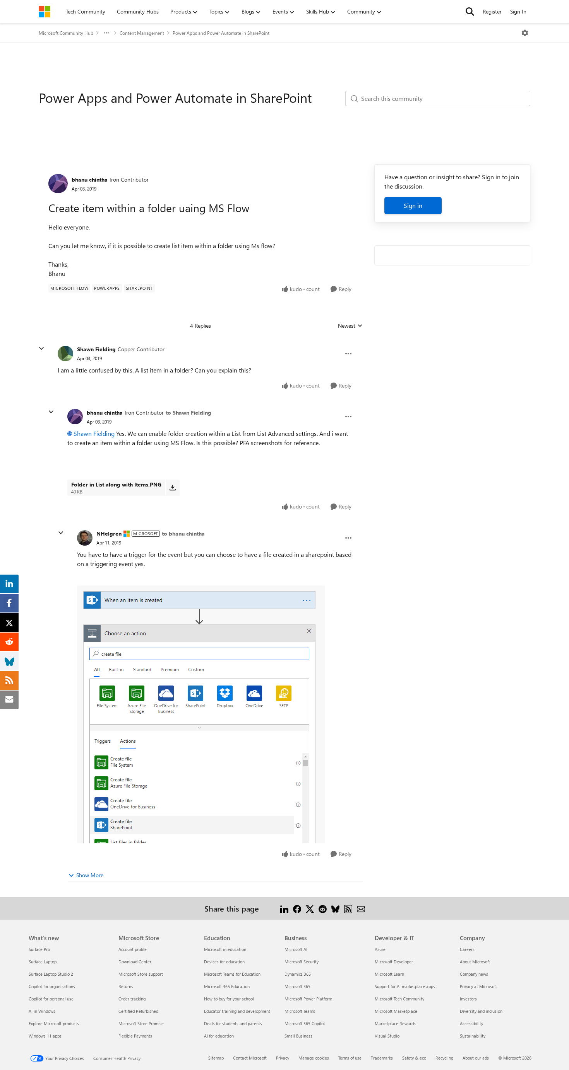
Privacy (282, 1058)
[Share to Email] (361, 908)
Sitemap (216, 1058)
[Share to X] (310, 908)
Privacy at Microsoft (478, 986)
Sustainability (472, 1036)
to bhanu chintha (183, 533)
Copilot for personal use (51, 999)
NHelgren (109, 533)
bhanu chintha (90, 179)
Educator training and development (237, 1011)
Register (492, 11)
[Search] (470, 11)
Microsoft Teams (299, 1011)
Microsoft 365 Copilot (304, 1023)
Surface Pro (39, 949)
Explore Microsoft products (54, 1023)
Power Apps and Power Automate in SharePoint (221, 33)
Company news (474, 974)
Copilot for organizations (52, 986)
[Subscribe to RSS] (348, 908)
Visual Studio (387, 1036)
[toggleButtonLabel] (524, 32)
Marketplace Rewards (395, 1023)
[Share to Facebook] (297, 908)
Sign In (518, 11)
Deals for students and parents (233, 1023)
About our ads (476, 1058)
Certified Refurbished (138, 1011)
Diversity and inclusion (481, 1011)
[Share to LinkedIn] (284, 908)
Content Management (142, 33)
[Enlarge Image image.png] (201, 714)
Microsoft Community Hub (66, 33)
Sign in (413, 205)
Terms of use (350, 1058)
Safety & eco (414, 1058)
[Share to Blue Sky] (335, 908)
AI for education (219, 1036)
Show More (89, 875)
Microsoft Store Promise (141, 1023)
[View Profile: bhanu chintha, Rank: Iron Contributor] (58, 183)
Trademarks (382, 1058)
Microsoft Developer (394, 962)
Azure (380, 949)
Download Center (134, 962)
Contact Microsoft (250, 1058)
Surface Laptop (43, 962)
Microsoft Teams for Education (232, 974)
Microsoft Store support (140, 974)
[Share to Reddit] (323, 908)
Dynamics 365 (297, 974)
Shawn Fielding (96, 349)
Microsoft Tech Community (399, 999)
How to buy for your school (229, 999)
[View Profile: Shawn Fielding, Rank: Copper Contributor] (65, 353)
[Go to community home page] (44, 11)
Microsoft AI (295, 949)
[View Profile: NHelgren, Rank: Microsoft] (85, 538)
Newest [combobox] (350, 326)
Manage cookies (313, 1058)
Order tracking (132, 999)
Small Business (298, 1036)
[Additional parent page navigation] (106, 32)
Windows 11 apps (45, 1036)
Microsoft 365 (297, 986)
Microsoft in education (225, 949)
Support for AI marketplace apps (405, 986)
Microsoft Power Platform (308, 999)
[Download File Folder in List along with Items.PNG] (172, 488)
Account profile (132, 949)
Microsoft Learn (389, 974)
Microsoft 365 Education (227, 986)
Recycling (444, 1058)
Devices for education (224, 962)
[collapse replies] (41, 348)
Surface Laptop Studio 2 (51, 974)
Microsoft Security (301, 962)
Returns (125, 986)
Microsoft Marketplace (396, 1011)
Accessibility (471, 1023)
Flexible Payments (135, 1036)
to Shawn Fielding (188, 412)
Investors (468, 999)
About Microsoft (475, 962)
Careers (467, 949)
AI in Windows (42, 1011)
